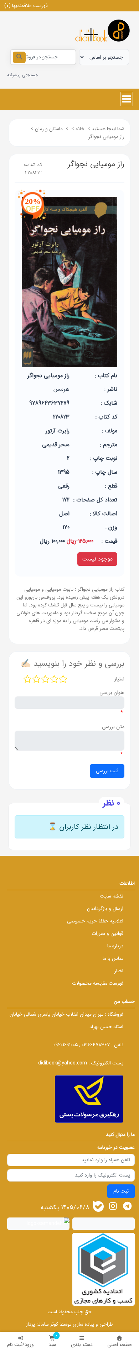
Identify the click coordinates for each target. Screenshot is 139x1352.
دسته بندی (82, 1344)
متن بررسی (113, 727)
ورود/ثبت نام (20, 1344)
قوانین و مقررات (107, 933)
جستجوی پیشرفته (22, 75)
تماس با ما (113, 958)
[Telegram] (127, 1206)
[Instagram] (112, 1206)
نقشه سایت (111, 896)
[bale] (98, 1206)
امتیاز (119, 679)
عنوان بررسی (111, 692)
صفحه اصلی (119, 1344)
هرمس (61, 389)
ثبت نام (121, 1191)
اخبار (118, 971)
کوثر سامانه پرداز (42, 1324)
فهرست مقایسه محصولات (97, 983)
